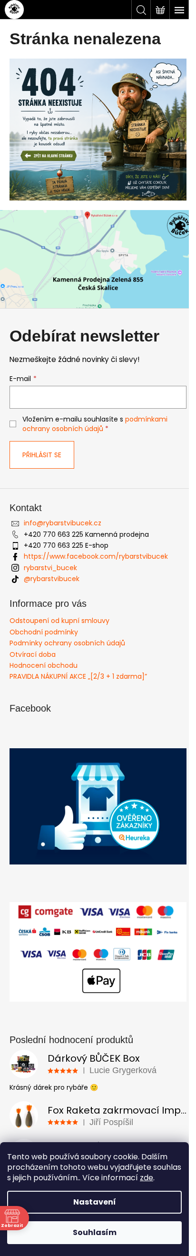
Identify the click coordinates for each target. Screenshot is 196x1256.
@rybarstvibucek (51, 578)
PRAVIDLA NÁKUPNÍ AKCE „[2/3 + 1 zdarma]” (78, 676)
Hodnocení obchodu (44, 665)
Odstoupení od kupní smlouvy (59, 620)
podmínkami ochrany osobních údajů (94, 423)
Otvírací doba (33, 654)
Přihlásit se (41, 455)
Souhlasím (95, 1232)
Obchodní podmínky (44, 632)
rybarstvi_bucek (50, 568)
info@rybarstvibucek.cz (62, 523)
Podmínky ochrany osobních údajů (67, 643)
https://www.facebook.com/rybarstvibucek (96, 556)
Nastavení (94, 1201)
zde (146, 1177)
